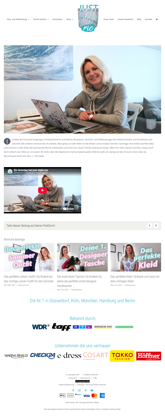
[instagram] (79, 390)
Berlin (130, 300)
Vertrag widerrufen (82, 381)
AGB (95, 378)
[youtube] (91, 390)
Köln (75, 300)
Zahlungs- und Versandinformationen (91, 384)
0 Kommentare (23, 290)
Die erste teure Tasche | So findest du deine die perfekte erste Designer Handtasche (26, 281)
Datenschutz (85, 378)
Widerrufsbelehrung (66, 384)
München (89, 300)
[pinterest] (85, 390)
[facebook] (73, 390)
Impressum (72, 378)
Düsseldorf (59, 300)
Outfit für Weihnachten (124, 276)
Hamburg (107, 300)
